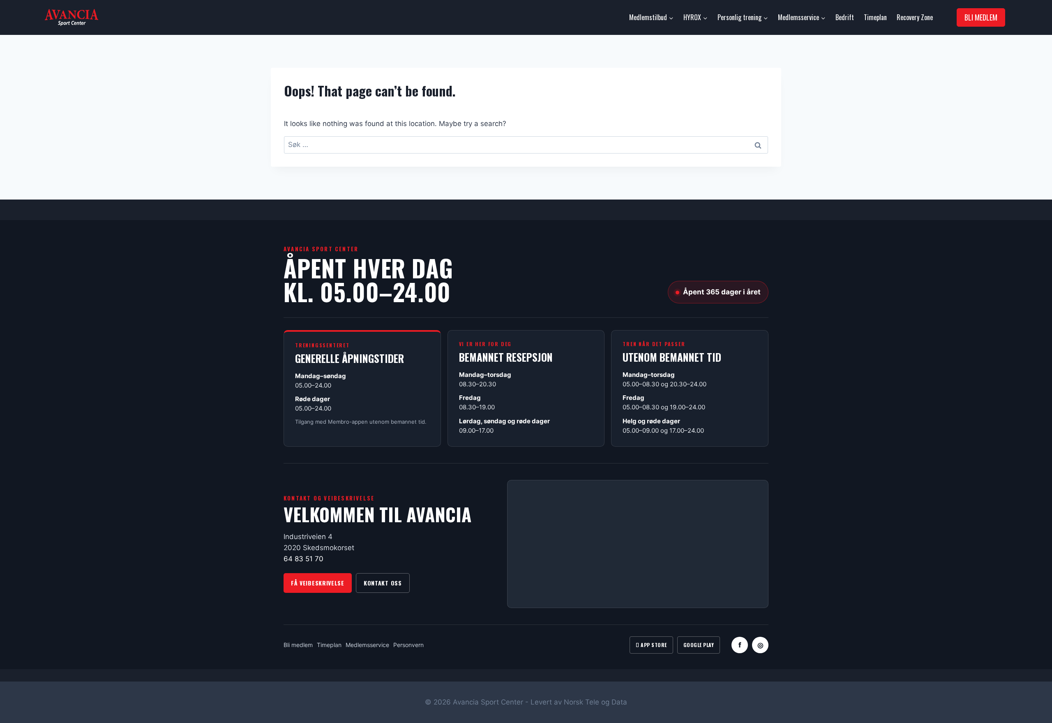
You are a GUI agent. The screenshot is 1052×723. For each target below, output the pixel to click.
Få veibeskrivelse (317, 582)
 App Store (651, 644)
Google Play (698, 644)
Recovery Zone (915, 17)
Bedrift (844, 17)
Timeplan (875, 17)
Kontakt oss (383, 582)
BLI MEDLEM (980, 17)
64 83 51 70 (303, 559)
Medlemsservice (367, 644)
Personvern (408, 644)
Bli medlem (298, 644)
